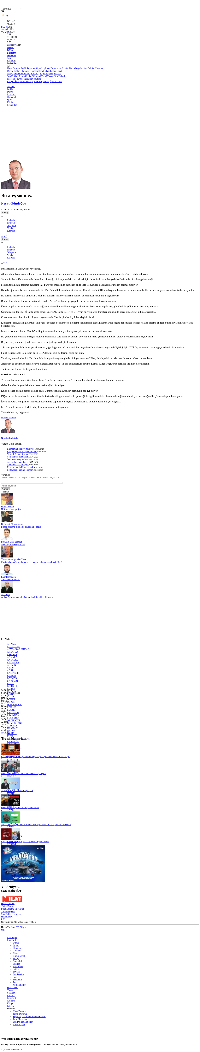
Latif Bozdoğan (8, 577)
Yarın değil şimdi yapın (18, 454)
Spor (9, 58)
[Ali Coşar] (7, 592)
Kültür (10, 60)
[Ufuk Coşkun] (7, 504)
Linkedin (11, 220)
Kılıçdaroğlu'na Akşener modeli (22, 451)
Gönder (5, 489)
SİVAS (10, 810)
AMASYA (12, 654)
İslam (47, 71)
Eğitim (17, 71)
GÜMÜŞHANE (14, 723)
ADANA (11, 644)
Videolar (27, 76)
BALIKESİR (13, 673)
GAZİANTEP (13, 720)
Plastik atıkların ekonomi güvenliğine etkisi (21, 527)
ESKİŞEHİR (13, 717)
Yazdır (10, 228)
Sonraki (12, 417)
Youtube (37, 79)
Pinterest (11, 223)
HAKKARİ (12, 728)
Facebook (11, 79)
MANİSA (11, 775)
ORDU (10, 794)
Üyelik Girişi (56, 81)
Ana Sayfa (12, 937)
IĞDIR (10, 736)
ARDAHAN (13, 662)
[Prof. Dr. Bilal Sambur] (7, 539)
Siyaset (57, 73)
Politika (10, 47)
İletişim (10, 1006)
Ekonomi (11, 53)
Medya (10, 73)
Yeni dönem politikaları (18, 456)
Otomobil (11, 55)
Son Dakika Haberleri (93, 68)
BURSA (11, 688)
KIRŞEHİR (12, 760)
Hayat (41, 71)
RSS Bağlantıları (41, 81)
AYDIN (11, 667)
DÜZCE (11, 702)
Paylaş (5, 212)
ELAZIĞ (11, 710)
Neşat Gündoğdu (13, 203)
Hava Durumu (13, 68)
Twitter (20, 79)
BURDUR (12, 686)
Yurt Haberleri (60, 76)
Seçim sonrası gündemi (18, 459)
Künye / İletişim (14, 81)
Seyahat (49, 73)
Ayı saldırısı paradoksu (18, 462)
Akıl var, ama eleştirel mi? (13, 544)
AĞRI (10, 670)
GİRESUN (12, 725)
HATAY (11, 731)
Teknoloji (36, 76)
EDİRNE (11, 707)
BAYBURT (12, 681)
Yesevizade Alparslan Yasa (13, 559)
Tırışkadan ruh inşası (10, 579)
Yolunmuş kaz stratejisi (18, 464)
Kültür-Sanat (56, 71)
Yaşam (50, 76)
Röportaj (35, 73)
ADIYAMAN (13, 646)
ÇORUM (11, 844)
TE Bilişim (21, 927)
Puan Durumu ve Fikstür (12, 909)
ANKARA (12, 657)
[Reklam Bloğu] (23, 881)
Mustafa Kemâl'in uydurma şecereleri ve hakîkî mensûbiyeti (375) (31, 562)
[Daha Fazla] (2, 216)
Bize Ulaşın (27, 81)
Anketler (11, 1000)
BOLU (10, 683)
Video (10, 990)
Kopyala (11, 231)
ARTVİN (11, 665)
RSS (3, 919)
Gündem (11, 45)
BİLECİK (11, 691)
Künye (10, 1003)
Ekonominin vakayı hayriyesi (21, 449)
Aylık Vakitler (7, 732)
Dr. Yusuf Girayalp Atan (12, 524)
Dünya (10, 50)
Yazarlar (11, 993)
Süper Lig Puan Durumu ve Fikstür (51, 68)
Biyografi (11, 998)
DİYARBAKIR (14, 704)
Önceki (4, 417)
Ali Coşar (5, 594)
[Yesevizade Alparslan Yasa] (7, 556)
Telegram (11, 225)
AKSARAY (13, 652)
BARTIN (11, 675)
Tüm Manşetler (76, 68)
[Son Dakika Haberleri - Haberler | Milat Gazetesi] (23, 6)
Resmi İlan (12, 63)
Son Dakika (12, 76)
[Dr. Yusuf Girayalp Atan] (7, 521)
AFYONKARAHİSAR (18, 649)
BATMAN (12, 678)
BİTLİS (10, 696)
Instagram (28, 79)
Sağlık (43, 73)
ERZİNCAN (13, 715)
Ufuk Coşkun (7, 506)
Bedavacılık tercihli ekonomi (20, 470)
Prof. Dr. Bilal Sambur (11, 541)
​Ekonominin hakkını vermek (20, 467)
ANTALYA (12, 659)
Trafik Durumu (28, 68)
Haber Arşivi (7, 916)
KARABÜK (13, 741)
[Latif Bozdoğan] (7, 574)
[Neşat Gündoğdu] (15, 188)
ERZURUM (13, 712)
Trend (44, 76)
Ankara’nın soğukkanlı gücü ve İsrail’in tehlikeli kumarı (27, 597)
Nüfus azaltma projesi (11, 509)
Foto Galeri (12, 987)
